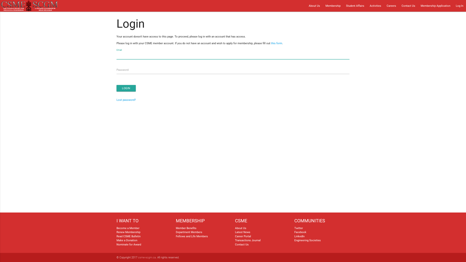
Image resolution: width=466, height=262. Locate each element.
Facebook (300, 232)
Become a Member (127, 228)
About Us (314, 5)
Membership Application (435, 5)
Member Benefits (186, 228)
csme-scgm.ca (147, 257)
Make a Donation (126, 240)
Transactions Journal (248, 240)
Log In (459, 5)
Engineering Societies (307, 240)
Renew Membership (128, 232)
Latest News (242, 232)
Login (126, 88)
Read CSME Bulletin (128, 236)
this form (276, 43)
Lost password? (126, 100)
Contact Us (408, 5)
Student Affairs (355, 5)
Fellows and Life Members (192, 236)
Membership (333, 5)
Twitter (298, 228)
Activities (375, 5)
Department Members (189, 232)
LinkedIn (299, 236)
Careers (391, 5)
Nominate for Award (128, 244)
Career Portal (243, 236)
